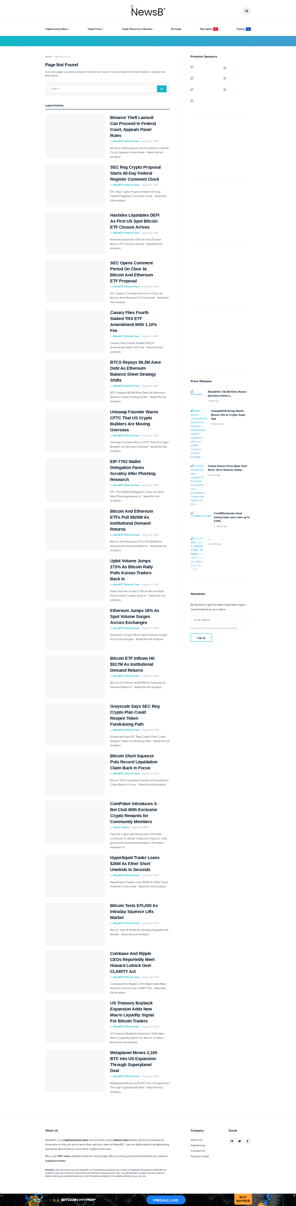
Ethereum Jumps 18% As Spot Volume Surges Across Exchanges (134, 616)
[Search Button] (161, 88)
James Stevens (121, 827)
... (209, 538)
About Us (196, 1140)
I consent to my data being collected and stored (215, 628)
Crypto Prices (95, 29)
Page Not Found (62, 57)
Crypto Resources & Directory (137, 29)
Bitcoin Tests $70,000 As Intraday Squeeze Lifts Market (134, 911)
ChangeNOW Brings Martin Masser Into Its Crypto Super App (228, 414)
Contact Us (198, 1151)
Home (48, 57)
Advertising (198, 1145)
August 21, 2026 (150, 141)
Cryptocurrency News (56, 29)
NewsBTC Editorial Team (126, 141)
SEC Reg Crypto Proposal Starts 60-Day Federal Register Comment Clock (135, 173)
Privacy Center (200, 1156)
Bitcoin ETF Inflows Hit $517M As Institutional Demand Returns (132, 664)
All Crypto (176, 29)
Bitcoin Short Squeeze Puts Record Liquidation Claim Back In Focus (133, 761)
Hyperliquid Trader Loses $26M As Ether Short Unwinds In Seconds (134, 863)
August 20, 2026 (150, 628)
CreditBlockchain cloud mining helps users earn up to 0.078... (232, 517)
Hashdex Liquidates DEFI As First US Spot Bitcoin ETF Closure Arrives (134, 221)
